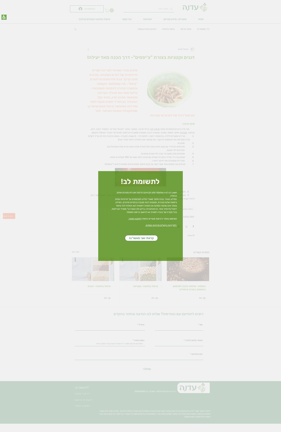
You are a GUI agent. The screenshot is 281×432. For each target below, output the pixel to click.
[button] (4, 17)
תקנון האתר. (134, 218)
